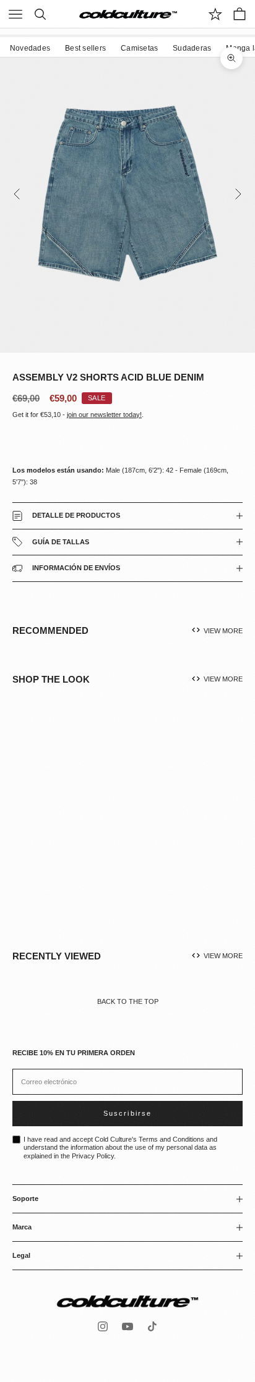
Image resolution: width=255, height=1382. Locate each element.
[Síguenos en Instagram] (103, 1326)
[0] (215, 14)
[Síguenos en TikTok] (152, 1326)
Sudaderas (192, 48)
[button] (86, 829)
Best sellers (85, 48)
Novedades (30, 48)
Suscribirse (127, 1113)
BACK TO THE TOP (127, 1001)
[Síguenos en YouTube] (127, 1326)
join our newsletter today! (104, 414)
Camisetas (139, 48)
